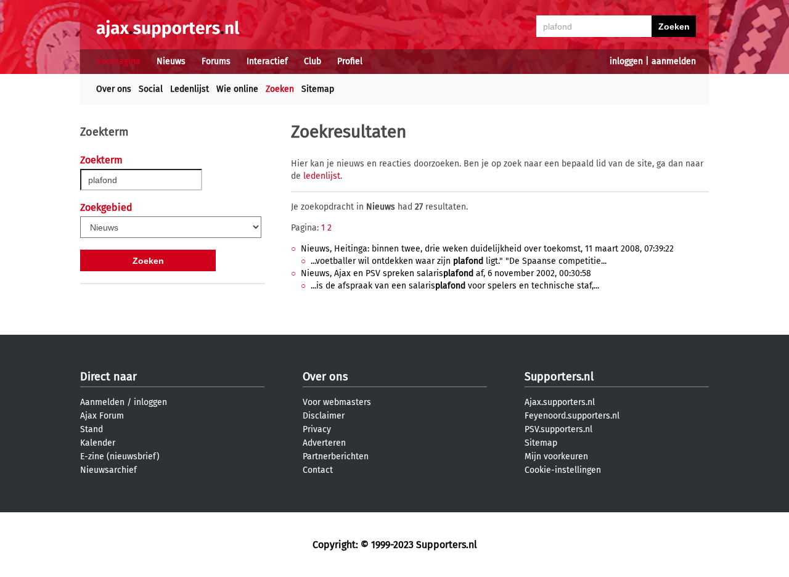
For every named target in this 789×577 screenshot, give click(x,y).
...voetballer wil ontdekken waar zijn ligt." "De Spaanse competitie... (459, 261)
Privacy (317, 429)
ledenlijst (321, 176)
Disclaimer (324, 416)
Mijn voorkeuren (556, 456)
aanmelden (674, 61)
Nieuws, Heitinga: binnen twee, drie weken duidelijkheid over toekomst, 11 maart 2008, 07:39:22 (487, 248)
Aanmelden (102, 402)
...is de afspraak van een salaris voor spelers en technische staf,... (455, 285)
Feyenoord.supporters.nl (572, 416)
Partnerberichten (336, 456)
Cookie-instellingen (563, 470)
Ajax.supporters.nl (560, 402)
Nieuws (171, 61)
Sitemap (317, 89)
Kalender (97, 443)
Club (312, 61)
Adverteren (324, 443)
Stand (91, 429)
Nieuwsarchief (108, 470)
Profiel (349, 61)
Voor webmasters (337, 402)
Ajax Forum (102, 416)
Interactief (267, 61)
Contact (318, 470)
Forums (216, 61)
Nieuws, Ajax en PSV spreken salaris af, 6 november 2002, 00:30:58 (446, 273)
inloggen (626, 61)
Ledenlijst (189, 89)
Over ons (113, 89)
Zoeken (280, 89)
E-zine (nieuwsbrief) (120, 456)
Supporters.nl (559, 376)
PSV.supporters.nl (558, 429)
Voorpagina (118, 61)
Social (151, 89)
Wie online (237, 89)
